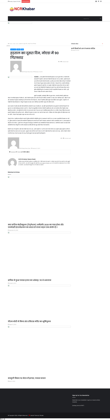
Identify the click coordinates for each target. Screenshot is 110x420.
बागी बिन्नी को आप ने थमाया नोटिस (83, 49)
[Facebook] (0, 419)
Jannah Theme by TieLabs (36, 415)
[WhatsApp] (3, 419)
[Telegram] (4, 419)
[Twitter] (2, 419)
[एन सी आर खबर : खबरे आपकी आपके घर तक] (23, 9)
